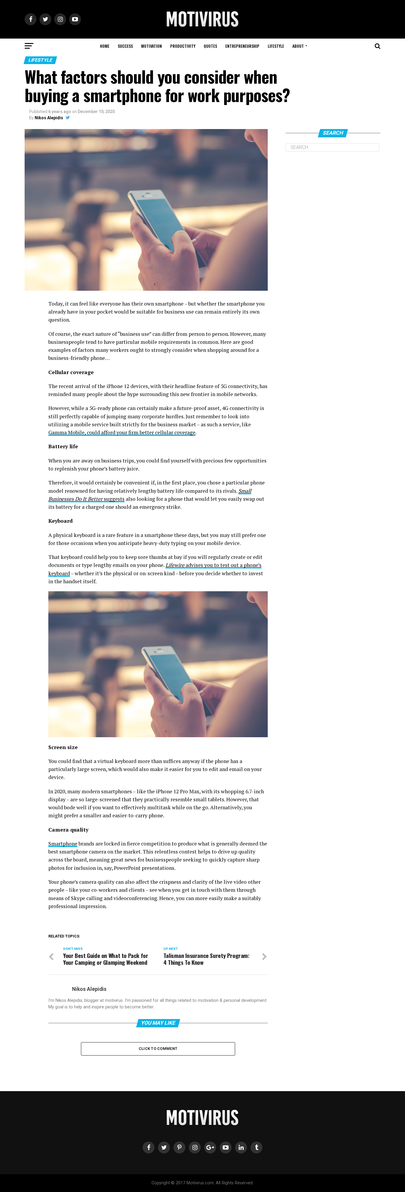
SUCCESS (125, 46)
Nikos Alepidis (49, 117)
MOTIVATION (151, 46)
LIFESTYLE (276, 46)
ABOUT (298, 46)
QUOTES (210, 46)
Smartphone (62, 843)
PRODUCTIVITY (182, 46)
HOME (104, 46)
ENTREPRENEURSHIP (242, 46)
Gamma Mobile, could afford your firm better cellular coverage (121, 432)
